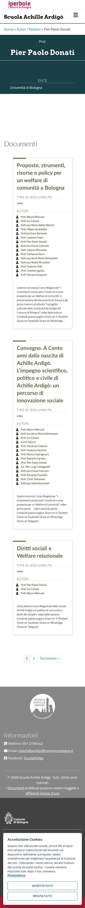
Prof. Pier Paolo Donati (34, 241)
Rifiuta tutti (42, 896)
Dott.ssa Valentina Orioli (35, 483)
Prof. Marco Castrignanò (35, 454)
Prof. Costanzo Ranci (33, 254)
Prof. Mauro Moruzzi (32, 217)
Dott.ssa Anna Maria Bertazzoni (39, 258)
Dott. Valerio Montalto (34, 250)
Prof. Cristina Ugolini (32, 270)
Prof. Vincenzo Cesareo (34, 446)
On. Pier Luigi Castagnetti (35, 467)
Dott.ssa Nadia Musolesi (35, 262)
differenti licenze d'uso (43, 793)
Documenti (16, 788)
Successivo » (49, 658)
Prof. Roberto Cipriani (33, 458)
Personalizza (16, 875)
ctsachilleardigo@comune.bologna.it (45, 750)
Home (8, 29)
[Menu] (75, 15)
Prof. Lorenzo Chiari (32, 237)
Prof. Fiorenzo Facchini (34, 450)
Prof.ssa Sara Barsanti (34, 233)
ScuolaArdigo (34, 758)
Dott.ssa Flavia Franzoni (35, 246)
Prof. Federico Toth (31, 266)
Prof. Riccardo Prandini (34, 475)
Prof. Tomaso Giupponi (34, 275)
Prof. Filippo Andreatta (34, 229)
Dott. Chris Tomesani (33, 479)
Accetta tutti (42, 885)
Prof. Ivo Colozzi (30, 221)
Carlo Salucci (28, 442)
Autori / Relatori (29, 29)
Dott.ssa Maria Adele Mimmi (37, 225)
